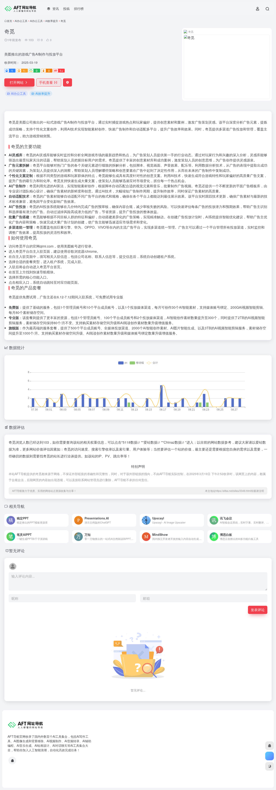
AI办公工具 (21, 21)
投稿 (66, 8)
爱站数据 (150, 442)
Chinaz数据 (173, 442)
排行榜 (79, 8)
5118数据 (130, 442)
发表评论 (258, 609)
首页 (9, 21)
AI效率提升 (51, 21)
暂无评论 (17, 550)
